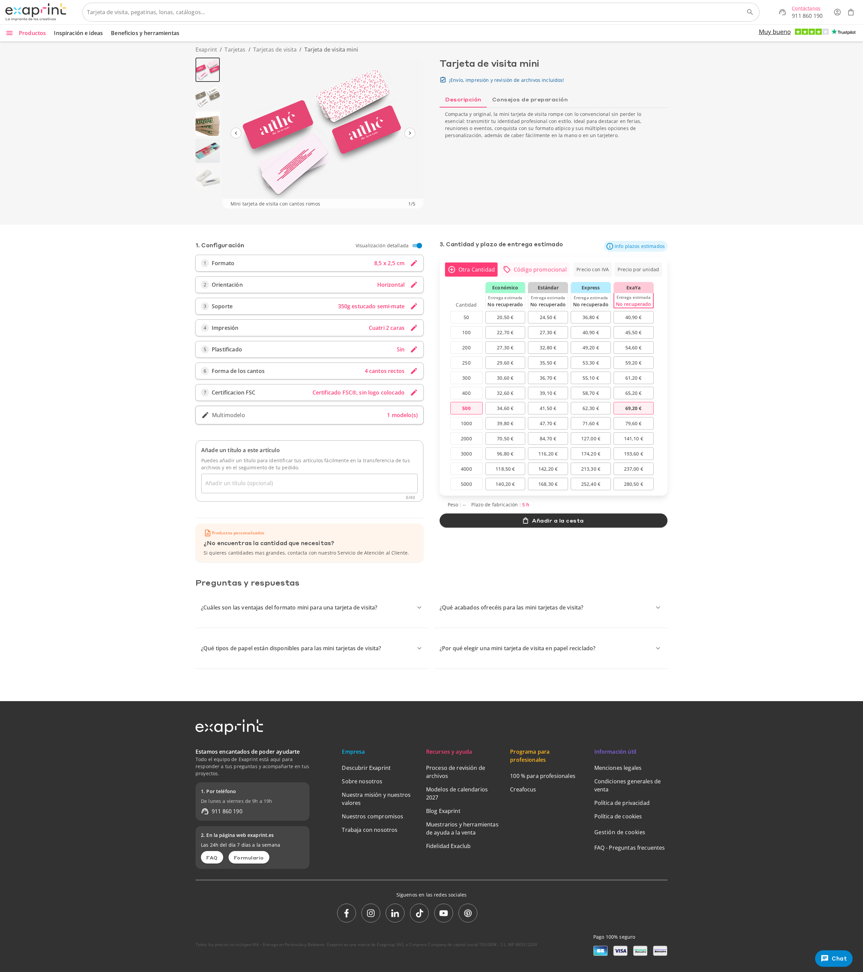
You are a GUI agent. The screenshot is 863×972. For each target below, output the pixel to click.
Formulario (249, 857)
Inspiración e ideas (78, 33)
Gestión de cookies (620, 832)
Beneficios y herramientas (145, 33)
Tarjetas (235, 49)
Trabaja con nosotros (369, 830)
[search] (750, 12)
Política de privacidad (622, 803)
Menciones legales (618, 768)
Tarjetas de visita (275, 49)
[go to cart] (851, 12)
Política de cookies (618, 816)
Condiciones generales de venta (627, 785)
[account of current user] (837, 12)
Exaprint (206, 49)
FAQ (212, 857)
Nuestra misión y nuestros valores (376, 799)
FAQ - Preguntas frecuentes (629, 847)
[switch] (419, 246)
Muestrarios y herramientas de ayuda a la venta (462, 828)
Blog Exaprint (443, 811)
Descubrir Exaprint (366, 768)
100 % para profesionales (542, 776)
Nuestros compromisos (372, 816)
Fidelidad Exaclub (448, 846)
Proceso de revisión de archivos (455, 772)
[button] (635, 246)
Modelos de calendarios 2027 (457, 793)
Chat (839, 958)
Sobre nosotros (362, 781)
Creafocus (523, 789)
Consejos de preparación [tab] (530, 99)
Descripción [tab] (463, 99)
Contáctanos (806, 8)
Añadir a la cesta (558, 520)
